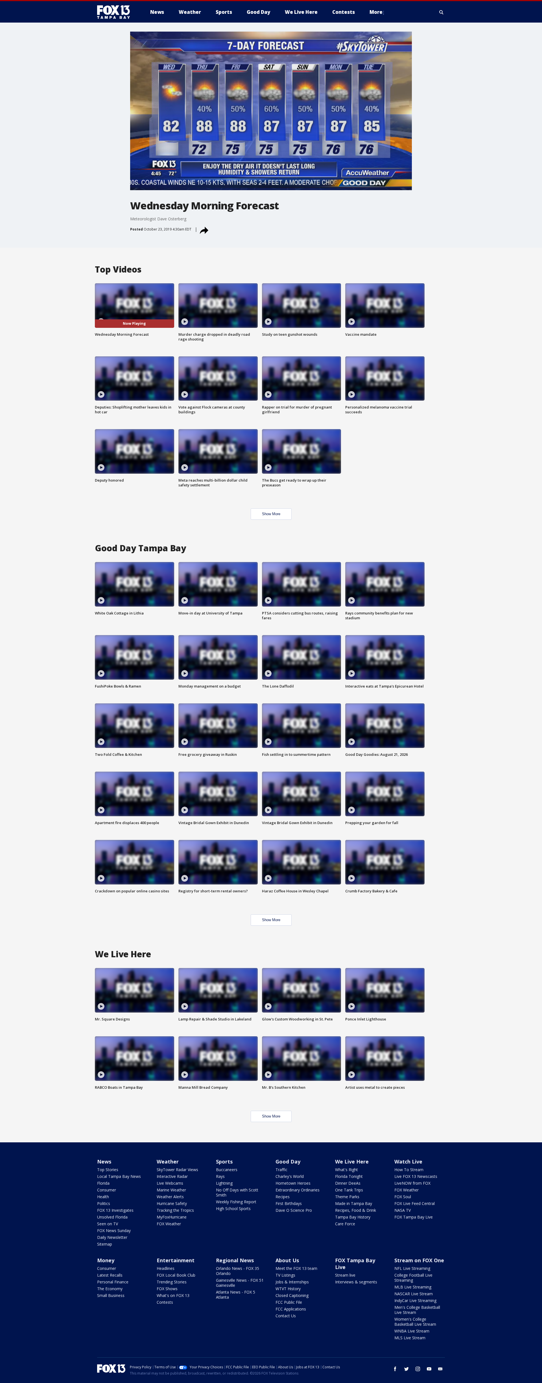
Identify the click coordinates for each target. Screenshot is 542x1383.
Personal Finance (112, 1282)
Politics (103, 1203)
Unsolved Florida (112, 1217)
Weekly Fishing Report (236, 1201)
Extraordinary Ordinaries (298, 1190)
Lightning (224, 1183)
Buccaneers (226, 1169)
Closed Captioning (292, 1295)
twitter (406, 1368)
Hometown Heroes (293, 1183)
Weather (168, 1161)
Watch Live (408, 1161)
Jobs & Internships (292, 1282)
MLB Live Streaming (412, 1287)
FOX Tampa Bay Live (413, 1217)
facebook (395, 1368)
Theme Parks (347, 1196)
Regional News (235, 1260)
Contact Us (286, 1315)
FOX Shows (167, 1288)
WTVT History (288, 1288)
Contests (165, 1302)
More (376, 12)
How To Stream (408, 1169)
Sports (224, 1161)
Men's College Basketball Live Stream (417, 1310)
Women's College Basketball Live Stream (415, 1321)
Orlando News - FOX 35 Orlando (237, 1271)
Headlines (165, 1268)
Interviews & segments (356, 1282)
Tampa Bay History (352, 1217)
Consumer (106, 1190)
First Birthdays (289, 1203)
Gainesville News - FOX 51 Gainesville (240, 1282)
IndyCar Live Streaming (415, 1300)
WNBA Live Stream (411, 1331)
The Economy (110, 1288)
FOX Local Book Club (176, 1275)
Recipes (283, 1196)
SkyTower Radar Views (177, 1169)
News (104, 1161)
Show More (271, 514)
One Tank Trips (349, 1190)
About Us (287, 1260)
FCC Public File (289, 1302)
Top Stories (107, 1169)
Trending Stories (172, 1282)
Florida (103, 1183)
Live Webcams (170, 1183)
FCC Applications (291, 1309)
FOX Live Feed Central (414, 1203)
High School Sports (233, 1208)
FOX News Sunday (114, 1230)
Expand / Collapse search (441, 12)
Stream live (345, 1275)
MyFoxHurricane (172, 1217)
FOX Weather (169, 1223)
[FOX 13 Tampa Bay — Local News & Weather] (115, 12)
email (440, 1368)
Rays (220, 1176)
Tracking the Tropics (175, 1210)
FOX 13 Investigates (115, 1210)
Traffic (281, 1169)
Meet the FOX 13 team (296, 1268)
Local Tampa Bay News (119, 1176)
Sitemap (104, 1244)
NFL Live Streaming (412, 1268)
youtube (429, 1368)
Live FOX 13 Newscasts (415, 1176)
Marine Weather (171, 1190)
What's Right (346, 1169)
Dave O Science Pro (294, 1210)
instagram (417, 1368)
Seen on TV (107, 1223)
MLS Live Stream (409, 1337)
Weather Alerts (170, 1196)
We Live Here (352, 1161)
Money (105, 1260)
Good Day (288, 1161)
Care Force (345, 1223)
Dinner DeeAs (347, 1183)
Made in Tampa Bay (353, 1203)
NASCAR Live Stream (413, 1293)
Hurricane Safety (172, 1203)
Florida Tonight (349, 1176)
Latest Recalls (110, 1275)
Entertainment (175, 1260)
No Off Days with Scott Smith (237, 1192)
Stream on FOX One (419, 1260)
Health (103, 1196)
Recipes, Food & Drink (355, 1210)
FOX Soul (402, 1196)
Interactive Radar (172, 1176)
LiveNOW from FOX (412, 1183)
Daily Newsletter (112, 1237)
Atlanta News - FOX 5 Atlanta (235, 1294)
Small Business (110, 1295)
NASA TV (402, 1210)
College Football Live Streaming (413, 1277)
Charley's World (290, 1176)
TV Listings (285, 1275)
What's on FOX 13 (173, 1295)
